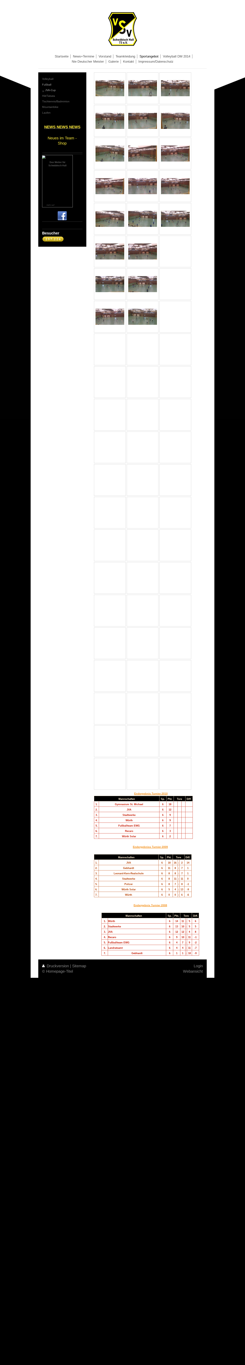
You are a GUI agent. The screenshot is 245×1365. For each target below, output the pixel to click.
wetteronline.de (62, 205)
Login (198, 966)
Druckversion (58, 966)
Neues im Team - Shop (62, 140)
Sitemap (79, 966)
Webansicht (193, 971)
